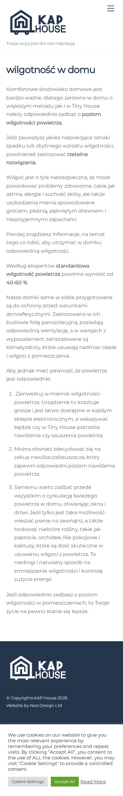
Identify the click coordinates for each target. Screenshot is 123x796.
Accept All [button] (65, 781)
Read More (93, 782)
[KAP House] (37, 34)
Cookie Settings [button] (28, 781)
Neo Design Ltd (46, 705)
